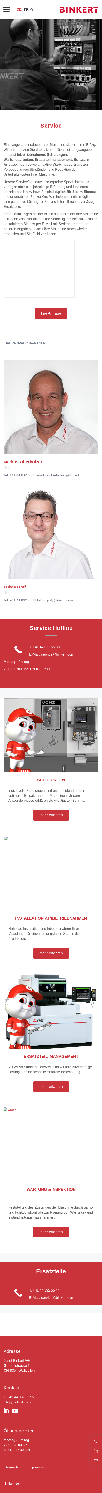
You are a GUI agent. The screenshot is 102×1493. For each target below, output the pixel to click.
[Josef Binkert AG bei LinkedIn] (8, 1411)
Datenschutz (13, 1467)
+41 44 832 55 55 (20, 1397)
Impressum (36, 1467)
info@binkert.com (17, 1402)
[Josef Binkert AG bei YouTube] (16, 1411)
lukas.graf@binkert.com (55, 600)
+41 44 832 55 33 (46, 647)
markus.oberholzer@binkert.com (61, 475)
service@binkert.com (57, 654)
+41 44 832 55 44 (46, 1290)
